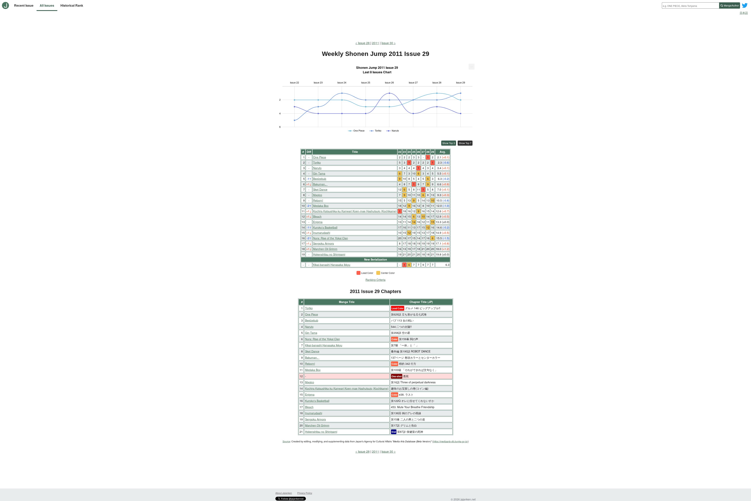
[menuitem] (471, 67)
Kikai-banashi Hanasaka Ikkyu (331, 265)
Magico (317, 195)
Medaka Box (321, 206)
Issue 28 (364, 43)
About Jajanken (283, 493)
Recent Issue (23, 5)
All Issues (47, 5)
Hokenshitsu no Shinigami (329, 254)
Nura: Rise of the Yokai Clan (330, 238)
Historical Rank (71, 5)
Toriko (317, 162)
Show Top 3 (448, 143)
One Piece (319, 157)
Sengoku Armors (323, 243)
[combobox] (690, 5)
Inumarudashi (321, 233)
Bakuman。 (320, 184)
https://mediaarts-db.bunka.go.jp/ (450, 441)
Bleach (317, 216)
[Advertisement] (375, 27)
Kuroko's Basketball (325, 227)
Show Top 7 (465, 143)
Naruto (317, 168)
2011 (375, 43)
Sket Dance (320, 189)
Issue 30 (387, 43)
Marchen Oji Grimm (325, 249)
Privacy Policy (304, 493)
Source (286, 441)
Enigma (317, 222)
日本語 (744, 13)
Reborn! (318, 200)
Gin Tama (319, 173)
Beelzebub (319, 179)
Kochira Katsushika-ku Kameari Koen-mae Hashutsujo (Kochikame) (355, 211)
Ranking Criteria (375, 280)
